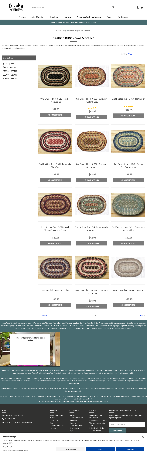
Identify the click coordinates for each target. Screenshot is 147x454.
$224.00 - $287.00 (10, 74)
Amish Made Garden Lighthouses (89, 17)
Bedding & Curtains (36, 17)
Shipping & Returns (57, 425)
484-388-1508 (10, 419)
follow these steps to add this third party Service (30, 348)
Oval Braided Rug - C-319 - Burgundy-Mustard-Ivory (91, 100)
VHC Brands (93, 418)
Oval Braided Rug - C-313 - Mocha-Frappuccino (55, 100)
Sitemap (53, 428)
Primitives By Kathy (96, 428)
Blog (51, 423)
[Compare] (55, 91)
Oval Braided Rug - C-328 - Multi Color (128, 99)
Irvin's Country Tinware (98, 420)
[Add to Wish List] (61, 91)
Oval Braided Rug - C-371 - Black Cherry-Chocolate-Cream (55, 229)
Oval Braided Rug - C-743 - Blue (55, 290)
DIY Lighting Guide (56, 415)
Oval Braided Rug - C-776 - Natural (128, 290)
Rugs (109, 17)
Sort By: (124, 54)
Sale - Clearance (122, 17)
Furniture (22, 17)
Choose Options (55, 115)
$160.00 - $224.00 (10, 71)
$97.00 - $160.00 (9, 67)
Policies (52, 418)
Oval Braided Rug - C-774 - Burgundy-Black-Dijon (91, 292)
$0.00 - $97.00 (8, 63)
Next (141, 315)
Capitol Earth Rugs (96, 415)
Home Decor (54, 17)
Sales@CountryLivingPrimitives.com (18, 422)
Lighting (68, 17)
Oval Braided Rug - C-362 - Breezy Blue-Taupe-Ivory (128, 165)
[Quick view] (49, 91)
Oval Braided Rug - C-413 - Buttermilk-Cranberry (92, 229)
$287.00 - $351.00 (10, 78)
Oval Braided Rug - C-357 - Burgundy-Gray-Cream (91, 165)
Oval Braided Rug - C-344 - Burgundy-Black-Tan (55, 165)
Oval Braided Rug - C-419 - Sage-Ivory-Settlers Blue (128, 229)
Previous (43, 315)
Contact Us (54, 420)
